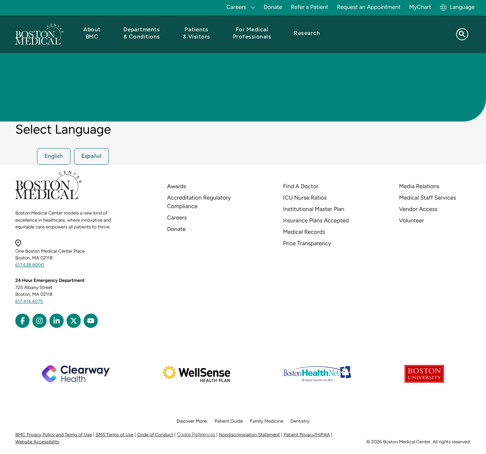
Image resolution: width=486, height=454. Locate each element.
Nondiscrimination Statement (249, 435)
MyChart (420, 7)
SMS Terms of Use (114, 435)
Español (91, 156)
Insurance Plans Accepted (316, 220)
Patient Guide (229, 421)
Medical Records (304, 231)
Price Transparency (307, 243)
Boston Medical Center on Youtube (91, 321)
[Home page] (48, 198)
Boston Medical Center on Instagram (39, 321)
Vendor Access (418, 209)
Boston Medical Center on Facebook (22, 321)
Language (462, 7)
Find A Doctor (300, 186)
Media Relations (419, 186)
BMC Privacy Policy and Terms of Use (53, 435)
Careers (177, 217)
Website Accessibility (37, 442)
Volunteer (411, 220)
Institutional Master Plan (313, 209)
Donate (273, 7)
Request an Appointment (369, 7)
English (53, 156)
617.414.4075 (29, 301)
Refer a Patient (309, 7)
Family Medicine (267, 421)
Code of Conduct (155, 435)
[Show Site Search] (462, 34)
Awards (176, 186)
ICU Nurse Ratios (305, 197)
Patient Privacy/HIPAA (307, 435)
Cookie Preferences (196, 434)
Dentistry (299, 421)
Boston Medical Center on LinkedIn (56, 321)
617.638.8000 (29, 265)
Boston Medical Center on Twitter (74, 321)
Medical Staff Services (427, 197)
